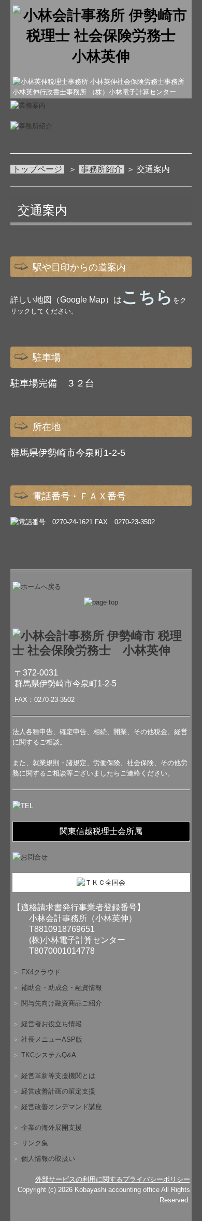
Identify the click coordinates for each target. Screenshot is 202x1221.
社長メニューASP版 (51, 1039)
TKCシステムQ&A (48, 1055)
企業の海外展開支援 (51, 1127)
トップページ (38, 169)
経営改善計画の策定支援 (58, 1091)
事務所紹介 (101, 169)
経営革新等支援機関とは (58, 1076)
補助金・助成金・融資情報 (61, 988)
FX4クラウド (41, 972)
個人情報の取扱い (48, 1158)
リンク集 (34, 1143)
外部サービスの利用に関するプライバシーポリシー (112, 1179)
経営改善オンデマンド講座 (61, 1107)
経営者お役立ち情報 (51, 1024)
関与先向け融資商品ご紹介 (61, 1003)
